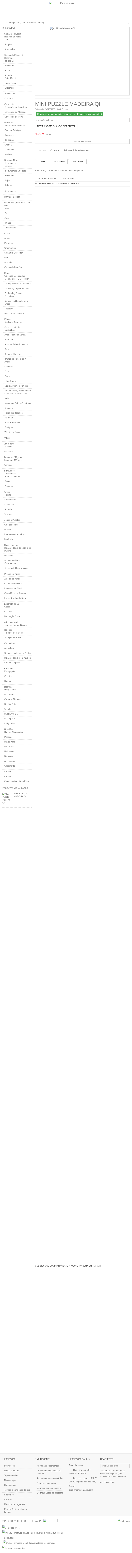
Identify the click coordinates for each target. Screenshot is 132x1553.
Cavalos (8, 166)
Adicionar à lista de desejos (77, 150)
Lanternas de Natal (13, 588)
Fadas (7, 70)
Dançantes (9, 149)
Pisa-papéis (9, 671)
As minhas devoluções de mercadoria (49, 1472)
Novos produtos (11, 1470)
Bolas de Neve (11, 160)
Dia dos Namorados (13, 732)
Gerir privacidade (106, 1482)
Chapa (7, 492)
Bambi (7, 349)
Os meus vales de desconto (50, 1493)
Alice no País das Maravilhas (13, 328)
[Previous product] (126, 23)
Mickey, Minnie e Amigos (16, 386)
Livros (7, 39)
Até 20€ (7, 776)
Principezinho (11, 93)
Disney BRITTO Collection (17, 279)
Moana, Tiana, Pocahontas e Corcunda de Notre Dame (18, 392)
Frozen (8, 376)
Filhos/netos (10, 227)
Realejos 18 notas (12, 37)
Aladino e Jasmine (13, 322)
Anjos (7, 180)
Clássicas (9, 98)
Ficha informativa (47, 178)
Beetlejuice (9, 718)
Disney (7, 273)
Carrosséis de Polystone (16, 107)
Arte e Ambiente (11, 622)
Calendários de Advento (15, 593)
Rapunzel (9, 408)
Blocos (7, 681)
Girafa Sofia (10, 83)
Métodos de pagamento (15, 1504)
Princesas (9, 65)
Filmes (7, 319)
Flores (7, 257)
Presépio (8, 243)
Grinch (7, 709)
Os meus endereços (46, 1483)
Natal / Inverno (11, 545)
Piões (7, 481)
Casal (7, 233)
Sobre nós (9, 1495)
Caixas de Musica (12, 34)
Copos (7, 607)
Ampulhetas (9, 648)
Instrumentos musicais (15, 534)
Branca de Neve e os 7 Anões (15, 360)
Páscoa (7, 737)
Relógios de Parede (14, 633)
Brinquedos (9, 471)
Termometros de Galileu (15, 625)
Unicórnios (9, 88)
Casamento (9, 766)
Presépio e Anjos (12, 574)
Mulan (7, 398)
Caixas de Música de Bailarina (14, 56)
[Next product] (129, 23)
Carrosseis (9, 504)
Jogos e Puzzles (12, 520)
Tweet (43, 161)
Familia (7, 205)
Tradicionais (10, 473)
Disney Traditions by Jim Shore (16, 302)
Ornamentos (10, 248)
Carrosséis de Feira (14, 117)
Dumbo (8, 371)
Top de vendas (11, 1475)
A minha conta (42, 1459)
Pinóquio (9, 427)
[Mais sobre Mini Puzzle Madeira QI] (7, 798)
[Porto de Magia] (66, 10)
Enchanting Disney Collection (13, 294)
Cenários (8, 465)
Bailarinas (9, 61)
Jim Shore (9, 444)
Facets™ (9, 309)
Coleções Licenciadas (14, 276)
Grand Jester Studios (14, 313)
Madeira (8, 154)
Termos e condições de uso (17, 1490)
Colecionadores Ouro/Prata (16, 781)
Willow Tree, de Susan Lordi (17, 202)
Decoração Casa (12, 616)
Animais (8, 75)
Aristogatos (10, 339)
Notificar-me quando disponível (56, 126)
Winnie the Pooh (12, 432)
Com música (10, 163)
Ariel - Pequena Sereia (15, 335)
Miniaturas (9, 122)
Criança (8, 145)
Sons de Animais (12, 476)
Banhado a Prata (12, 197)
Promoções (9, 1466)
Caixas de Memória (13, 267)
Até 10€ (7, 771)
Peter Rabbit (10, 78)
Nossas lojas (10, 1480)
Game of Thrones (12, 699)
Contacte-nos (10, 1485)
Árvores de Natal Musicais (17, 568)
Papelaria (8, 668)
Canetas (8, 676)
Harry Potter (10, 689)
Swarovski (9, 135)
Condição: (60, 109)
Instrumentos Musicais (15, 125)
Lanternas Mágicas (13, 457)
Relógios (8, 630)
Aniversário (9, 761)
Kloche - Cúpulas (12, 662)
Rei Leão (9, 418)
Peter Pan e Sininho (14, 422)
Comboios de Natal (13, 583)
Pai (6, 213)
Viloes (7, 438)
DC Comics (9, 694)
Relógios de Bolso (13, 637)
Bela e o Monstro (12, 354)
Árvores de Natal (12, 560)
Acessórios (10, 49)
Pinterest (78, 161)
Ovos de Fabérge (13, 130)
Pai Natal (8, 451)
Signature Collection (13, 253)
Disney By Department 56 (16, 288)
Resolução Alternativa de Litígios (15, 1510)
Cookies (8, 1499)
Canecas (8, 611)
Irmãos (8, 223)
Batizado (8, 756)
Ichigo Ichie (9, 723)
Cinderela (9, 366)
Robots (8, 495)
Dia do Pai (9, 746)
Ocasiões (8, 729)
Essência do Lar (11, 604)
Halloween (9, 751)
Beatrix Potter (10, 704)
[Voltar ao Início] (3, 23)
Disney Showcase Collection (18, 283)
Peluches (8, 529)
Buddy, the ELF (11, 714)
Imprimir (42, 150)
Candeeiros (9, 643)
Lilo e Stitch (10, 381)
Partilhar (59, 161)
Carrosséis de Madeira (15, 112)
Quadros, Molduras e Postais (18, 653)
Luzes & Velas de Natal (15, 598)
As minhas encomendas (48, 1466)
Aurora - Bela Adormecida (16, 344)
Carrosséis (9, 104)
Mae (7, 208)
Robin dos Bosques (14, 413)
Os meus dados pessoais (49, 1488)
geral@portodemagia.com (81, 1490)
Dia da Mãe (9, 742)
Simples (8, 44)
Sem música (10, 191)
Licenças (8, 687)
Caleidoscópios (11, 525)
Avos (7, 218)
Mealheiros (9, 539)
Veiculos (8, 514)
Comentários (69, 178)
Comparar (54, 150)
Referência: (39, 109)
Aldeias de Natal (12, 579)
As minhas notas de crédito (49, 1478)
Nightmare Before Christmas (18, 403)
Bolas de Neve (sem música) (17, 658)
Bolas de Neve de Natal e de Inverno (17, 549)
